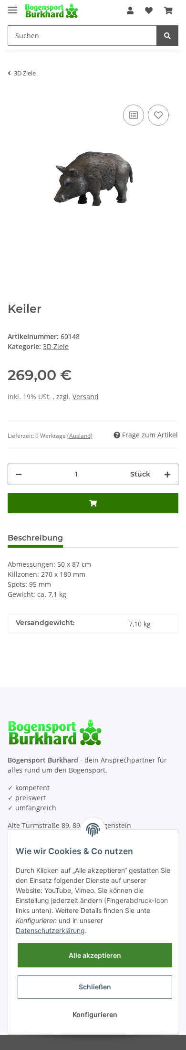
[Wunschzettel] (148, 10)
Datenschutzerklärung (50, 930)
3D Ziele (56, 346)
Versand (85, 396)
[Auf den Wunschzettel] (158, 115)
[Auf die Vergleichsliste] (133, 115)
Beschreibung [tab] (35, 537)
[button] (130, 10)
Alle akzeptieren (95, 955)
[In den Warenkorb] (93, 503)
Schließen (95, 987)
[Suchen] (167, 35)
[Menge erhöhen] (167, 474)
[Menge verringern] (18, 474)
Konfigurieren (94, 1014)
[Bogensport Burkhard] (51, 10)
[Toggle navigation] (12, 6)
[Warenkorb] (168, 10)
